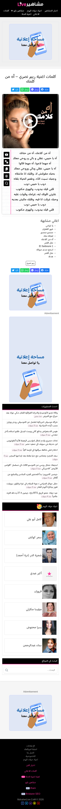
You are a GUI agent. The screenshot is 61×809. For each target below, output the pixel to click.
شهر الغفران (47, 229)
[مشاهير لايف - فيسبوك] (22, 803)
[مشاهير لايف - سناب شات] (34, 803)
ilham (33, 788)
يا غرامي (49, 226)
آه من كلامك (47, 239)
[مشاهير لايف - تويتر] (26, 803)
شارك (46, 90)
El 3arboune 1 (46, 246)
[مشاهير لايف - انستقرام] (30, 803)
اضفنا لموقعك (30, 749)
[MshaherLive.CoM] (30, 4)
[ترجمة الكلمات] (6, 162)
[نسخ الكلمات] (6, 169)
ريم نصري (30, 263)
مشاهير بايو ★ (17, 11)
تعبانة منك (48, 236)
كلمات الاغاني (30, 771)
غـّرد (16, 90)
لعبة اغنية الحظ (31, 777)
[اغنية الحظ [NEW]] (6, 176)
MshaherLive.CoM (26, 800)
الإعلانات (30, 746)
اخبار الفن (30, 765)
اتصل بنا (30, 753)
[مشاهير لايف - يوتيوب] (38, 803)
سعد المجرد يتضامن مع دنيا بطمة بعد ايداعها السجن (33, 456)
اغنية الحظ (26, 14)
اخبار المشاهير (51, 11)
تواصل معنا (29, 45)
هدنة (51, 257)
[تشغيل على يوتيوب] (6, 155)
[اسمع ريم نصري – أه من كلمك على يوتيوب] (30, 121)
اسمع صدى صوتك (44, 250)
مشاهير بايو (30, 782)
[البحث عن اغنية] (6, 183)
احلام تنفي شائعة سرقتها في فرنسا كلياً (40, 450)
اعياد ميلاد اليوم (34, 11)
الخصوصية (30, 756)
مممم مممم (47, 233)
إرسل (36, 90)
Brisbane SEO (33, 794)
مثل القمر (48, 243)
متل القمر (48, 253)
